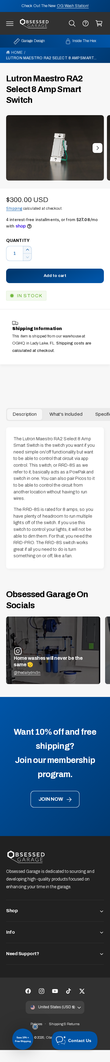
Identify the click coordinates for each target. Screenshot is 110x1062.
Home (17, 52)
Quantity (18, 240)
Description (25, 414)
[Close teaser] (35, 1027)
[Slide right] (97, 148)
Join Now (50, 799)
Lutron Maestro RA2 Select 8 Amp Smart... (51, 58)
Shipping (14, 208)
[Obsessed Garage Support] (85, 23)
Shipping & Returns (64, 1024)
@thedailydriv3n (27, 673)
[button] (9, 23)
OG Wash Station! (73, 6)
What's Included (66, 414)
